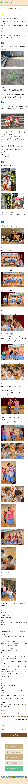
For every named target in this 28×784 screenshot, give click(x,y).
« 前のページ (4, 729)
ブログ (2, 726)
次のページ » (24, 729)
